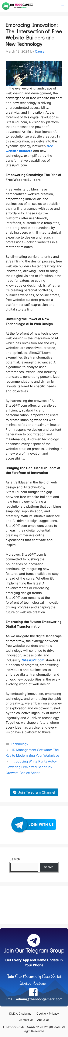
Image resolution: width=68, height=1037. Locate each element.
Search (14, 859)
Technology (19, 744)
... (7, 783)
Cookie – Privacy (47, 1013)
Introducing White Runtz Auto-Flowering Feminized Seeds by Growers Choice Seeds (31, 767)
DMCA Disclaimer (21, 1013)
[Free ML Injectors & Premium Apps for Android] (17, 6)
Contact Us (26, 1020)
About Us (43, 1020)
